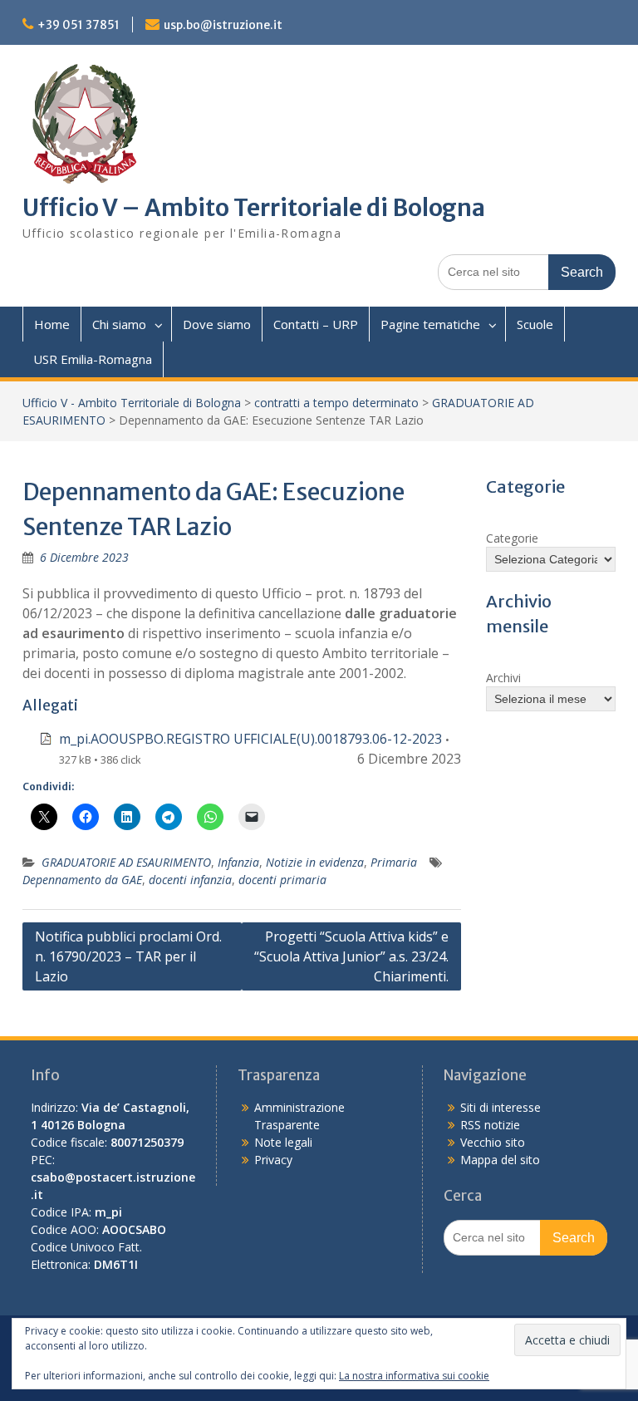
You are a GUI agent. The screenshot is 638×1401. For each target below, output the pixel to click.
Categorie (512, 538)
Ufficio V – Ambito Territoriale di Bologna (253, 208)
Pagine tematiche (430, 324)
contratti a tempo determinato (336, 402)
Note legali (283, 1142)
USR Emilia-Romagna (92, 359)
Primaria (394, 862)
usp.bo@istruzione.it (223, 24)
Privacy (273, 1160)
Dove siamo (217, 324)
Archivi (503, 678)
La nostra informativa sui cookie (414, 1376)
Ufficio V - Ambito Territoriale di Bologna (131, 402)
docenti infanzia (190, 879)
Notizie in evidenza (315, 862)
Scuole (535, 324)
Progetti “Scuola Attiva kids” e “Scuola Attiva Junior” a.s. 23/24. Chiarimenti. (351, 956)
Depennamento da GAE (82, 879)
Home (52, 324)
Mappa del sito (500, 1160)
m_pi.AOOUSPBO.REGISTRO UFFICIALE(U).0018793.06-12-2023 (250, 739)
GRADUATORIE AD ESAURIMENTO (126, 862)
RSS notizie (490, 1125)
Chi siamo (119, 324)
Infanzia (238, 862)
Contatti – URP (315, 324)
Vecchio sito (492, 1142)
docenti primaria (282, 879)
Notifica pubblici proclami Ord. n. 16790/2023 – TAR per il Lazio (128, 956)
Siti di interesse (500, 1107)
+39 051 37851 (78, 24)
